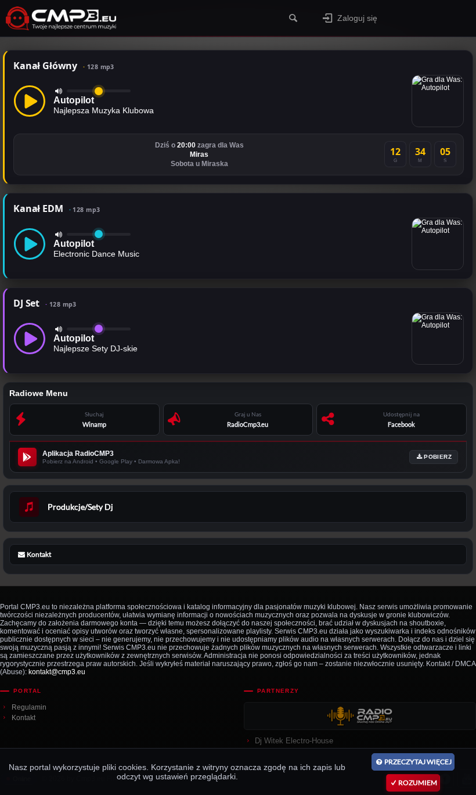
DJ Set (45, 303)
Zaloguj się (357, 18)
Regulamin (29, 707)
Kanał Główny (63, 65)
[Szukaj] (293, 18)
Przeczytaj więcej (418, 761)
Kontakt (23, 718)
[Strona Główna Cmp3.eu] (99, 18)
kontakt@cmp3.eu (56, 672)
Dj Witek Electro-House (294, 740)
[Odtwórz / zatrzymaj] (29, 101)
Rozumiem (417, 782)
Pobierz (438, 457)
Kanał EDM (56, 208)
